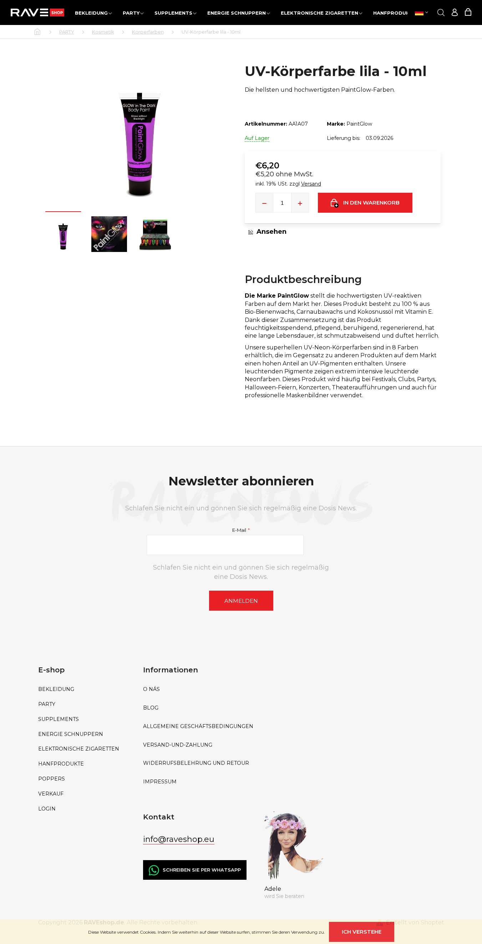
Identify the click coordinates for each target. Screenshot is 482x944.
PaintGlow (359, 124)
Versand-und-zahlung (177, 745)
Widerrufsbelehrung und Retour (196, 763)
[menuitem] (93, 12)
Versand (311, 184)
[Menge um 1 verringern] (264, 203)
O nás (151, 689)
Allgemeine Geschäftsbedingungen (198, 726)
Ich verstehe (361, 931)
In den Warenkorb (371, 202)
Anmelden (241, 600)
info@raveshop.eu (178, 839)
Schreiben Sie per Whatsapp (202, 870)
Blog (150, 708)
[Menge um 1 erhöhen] (300, 203)
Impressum (160, 782)
